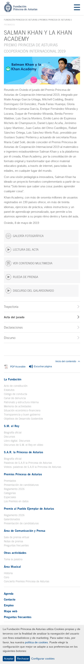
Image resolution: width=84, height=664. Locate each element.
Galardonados (12, 519)
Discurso (9, 338)
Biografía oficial (12, 432)
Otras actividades (15, 552)
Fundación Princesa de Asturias (21, 20)
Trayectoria (11, 306)
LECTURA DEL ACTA (25, 249)
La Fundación (12, 379)
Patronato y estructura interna (21, 402)
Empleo (9, 605)
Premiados (10, 480)
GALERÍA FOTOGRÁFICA (28, 236)
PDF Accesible (18, 366)
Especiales (10, 497)
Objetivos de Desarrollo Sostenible (23, 418)
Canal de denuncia (15, 398)
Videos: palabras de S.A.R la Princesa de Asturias (32, 466)
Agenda (8, 593)
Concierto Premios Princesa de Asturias (26, 581)
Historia (8, 573)
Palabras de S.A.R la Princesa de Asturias (28, 462)
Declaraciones (13, 327)
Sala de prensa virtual (16, 537)
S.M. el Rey (11, 426)
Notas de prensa (13, 541)
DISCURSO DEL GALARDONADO (33, 290)
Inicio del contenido (65, 361)
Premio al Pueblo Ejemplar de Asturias (29, 508)
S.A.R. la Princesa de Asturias (23, 452)
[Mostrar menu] (77, 7)
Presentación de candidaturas (21, 484)
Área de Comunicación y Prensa (24, 530)
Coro (6, 577)
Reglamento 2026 (14, 489)
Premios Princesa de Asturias (54, 20)
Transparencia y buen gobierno (22, 414)
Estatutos (9, 389)
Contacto (9, 599)
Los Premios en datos (16, 501)
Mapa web (10, 611)
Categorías (10, 493)
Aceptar (8, 658)
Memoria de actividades (17, 406)
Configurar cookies (43, 658)
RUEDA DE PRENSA (25, 277)
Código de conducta (15, 394)
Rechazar (23, 658)
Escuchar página (42, 366)
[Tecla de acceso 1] (20, 11)
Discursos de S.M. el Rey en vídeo (23, 444)
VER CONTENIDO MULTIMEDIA (32, 263)
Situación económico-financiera (22, 410)
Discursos (9, 436)
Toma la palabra (13, 559)
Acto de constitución (16, 385)
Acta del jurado (14, 317)
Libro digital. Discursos (17, 440)
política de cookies (36, 642)
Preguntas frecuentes (16, 545)
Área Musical (12, 566)
